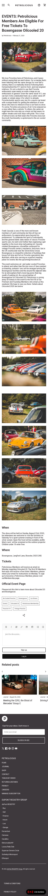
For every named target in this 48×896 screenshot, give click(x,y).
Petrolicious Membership (30, 603)
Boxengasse (23, 598)
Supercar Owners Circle (10, 850)
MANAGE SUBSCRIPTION (11, 793)
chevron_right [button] (45, 671)
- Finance (5, 816)
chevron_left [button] (2, 671)
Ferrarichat (6, 831)
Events (5, 603)
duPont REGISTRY (8, 804)
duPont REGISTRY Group (14, 869)
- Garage (5, 827)
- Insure (4, 820)
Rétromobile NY (7, 843)
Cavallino (5, 839)
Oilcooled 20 (35, 260)
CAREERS (5, 790)
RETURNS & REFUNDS (10, 782)
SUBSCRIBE (24, 740)
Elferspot (5, 858)
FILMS (4, 763)
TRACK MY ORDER (8, 778)
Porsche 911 (7, 609)
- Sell (3, 812)
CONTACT (5, 774)
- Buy (4, 808)
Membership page (11, 578)
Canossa (5, 835)
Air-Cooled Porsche (9, 598)
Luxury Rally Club (8, 847)
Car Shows (33, 598)
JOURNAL (5, 766)
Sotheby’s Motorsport (10, 854)
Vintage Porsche (20, 609)
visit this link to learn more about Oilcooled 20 (26, 589)
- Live (4, 823)
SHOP (4, 770)
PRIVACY (5, 786)
